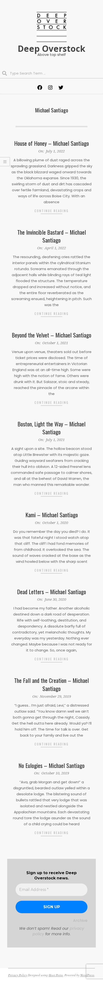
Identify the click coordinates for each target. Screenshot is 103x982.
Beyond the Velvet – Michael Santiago (51, 335)
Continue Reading (51, 210)
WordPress (87, 975)
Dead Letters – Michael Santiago (51, 591)
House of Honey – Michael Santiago (51, 143)
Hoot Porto (56, 975)
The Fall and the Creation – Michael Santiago (51, 684)
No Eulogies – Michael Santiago (51, 765)
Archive (80, 920)
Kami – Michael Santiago (51, 514)
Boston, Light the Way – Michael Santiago (51, 427)
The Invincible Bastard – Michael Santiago (51, 236)
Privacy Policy (17, 975)
